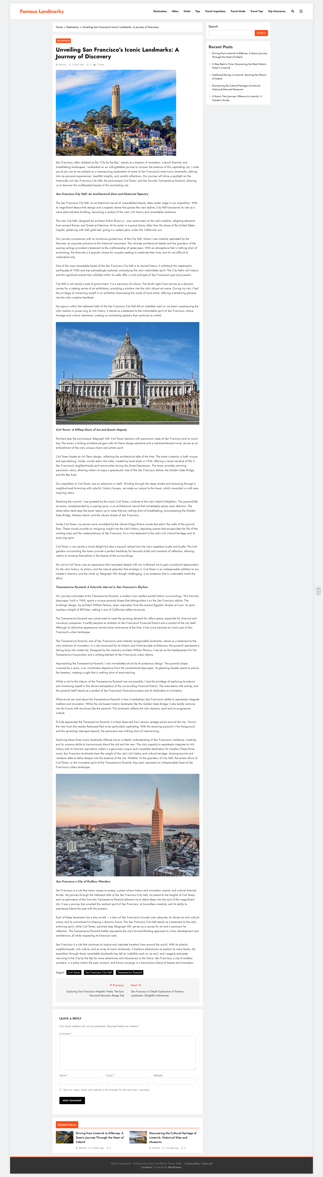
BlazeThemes (174, 1167)
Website (158, 1075)
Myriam (62, 64)
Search (213, 26)
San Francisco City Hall (98, 972)
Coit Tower (74, 972)
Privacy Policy (193, 1163)
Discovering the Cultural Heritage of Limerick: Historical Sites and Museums (172, 1137)
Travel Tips (256, 11)
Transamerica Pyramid (129, 972)
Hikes (175, 11)
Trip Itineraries (276, 11)
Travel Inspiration (215, 11)
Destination (160, 11)
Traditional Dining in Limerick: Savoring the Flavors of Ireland (239, 76)
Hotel (187, 11)
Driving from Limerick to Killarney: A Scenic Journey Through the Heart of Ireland (100, 1137)
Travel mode (238, 11)
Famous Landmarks (42, 11)
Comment (66, 1034)
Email (110, 1075)
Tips (197, 11)
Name (63, 1075)
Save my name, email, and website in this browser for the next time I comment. (106, 1090)
